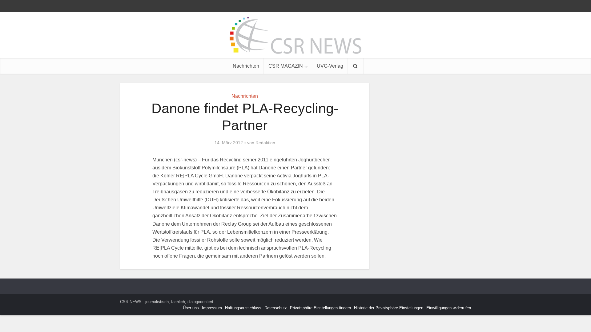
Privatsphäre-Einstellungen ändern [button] (320, 308)
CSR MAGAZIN (285, 66)
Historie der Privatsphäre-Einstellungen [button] (388, 308)
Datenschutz (275, 308)
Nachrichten (246, 66)
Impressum (212, 308)
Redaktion (265, 142)
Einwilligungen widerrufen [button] (448, 308)
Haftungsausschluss (243, 308)
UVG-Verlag (330, 66)
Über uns (191, 308)
